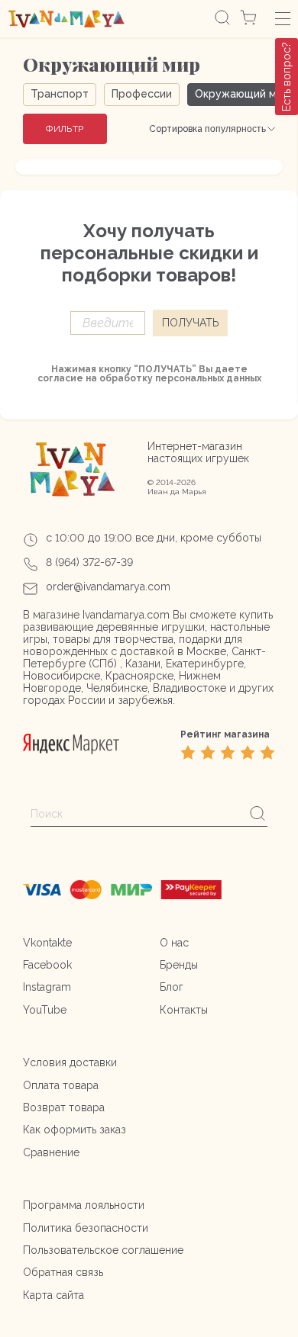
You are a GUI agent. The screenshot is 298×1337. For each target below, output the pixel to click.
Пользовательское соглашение (103, 1250)
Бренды (179, 965)
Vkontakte (47, 943)
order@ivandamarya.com (108, 586)
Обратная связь (63, 1272)
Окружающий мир (242, 94)
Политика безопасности (85, 1228)
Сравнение (51, 1152)
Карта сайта (53, 1295)
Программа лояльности (83, 1205)
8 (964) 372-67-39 (89, 562)
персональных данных (208, 378)
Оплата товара (61, 1085)
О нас (174, 943)
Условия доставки (70, 1062)
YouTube (44, 1010)
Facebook (47, 965)
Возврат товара (64, 1107)
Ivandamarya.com (126, 615)
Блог (171, 987)
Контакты (184, 1010)
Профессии (142, 94)
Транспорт (60, 94)
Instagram (47, 987)
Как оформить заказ (74, 1129)
